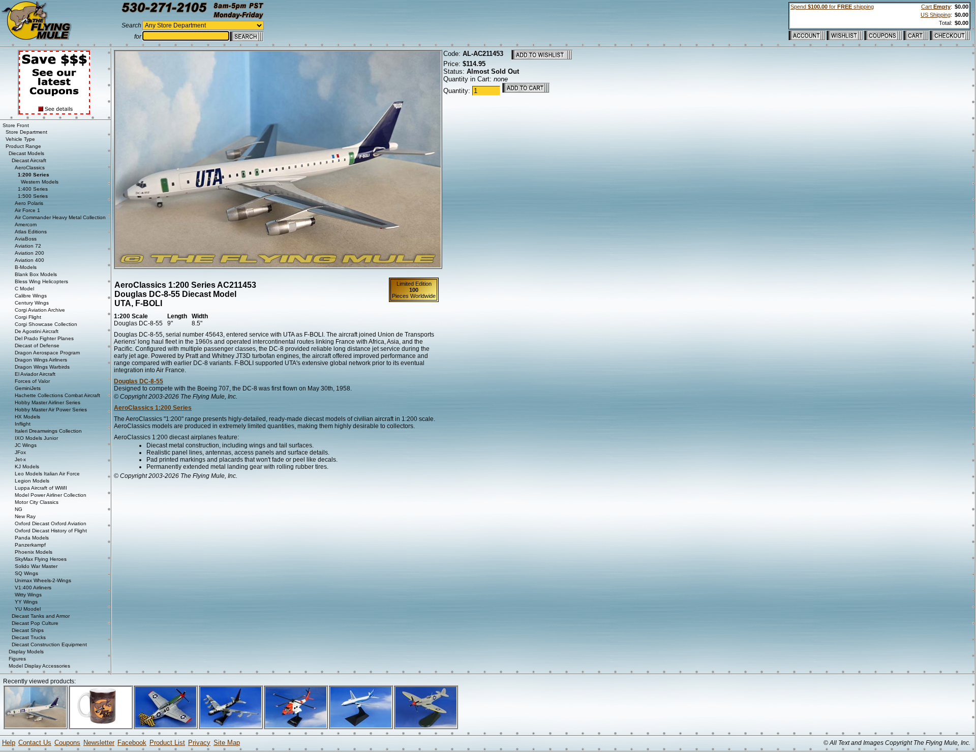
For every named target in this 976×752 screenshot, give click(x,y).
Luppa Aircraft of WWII (41, 488)
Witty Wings (28, 594)
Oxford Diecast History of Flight (51, 530)
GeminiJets (28, 388)
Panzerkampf (30, 545)
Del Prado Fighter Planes (44, 338)
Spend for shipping (832, 7)
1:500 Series (33, 196)
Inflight (22, 424)
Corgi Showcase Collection (46, 324)
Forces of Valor (32, 381)
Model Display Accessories (39, 666)
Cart (936, 7)
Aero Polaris (29, 203)
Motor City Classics (36, 502)
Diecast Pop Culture (35, 623)
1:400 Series (33, 189)
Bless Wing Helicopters (41, 281)
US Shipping (936, 15)
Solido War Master (36, 566)
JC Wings (26, 445)
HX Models (27, 416)
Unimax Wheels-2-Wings (43, 580)
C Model (24, 288)
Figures (17, 658)
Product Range (23, 146)
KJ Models (27, 466)
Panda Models (32, 537)
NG (18, 509)
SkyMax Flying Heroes (41, 559)
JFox (20, 452)
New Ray (25, 516)
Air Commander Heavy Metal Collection (60, 217)
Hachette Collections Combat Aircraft (57, 395)
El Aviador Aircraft (35, 374)
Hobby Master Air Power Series (51, 409)
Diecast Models (26, 153)
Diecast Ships (28, 630)
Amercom (26, 224)
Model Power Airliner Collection (50, 495)
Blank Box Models (36, 274)
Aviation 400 (29, 260)
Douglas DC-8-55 (138, 381)
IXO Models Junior (36, 438)
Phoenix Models (33, 552)
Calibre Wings (31, 295)
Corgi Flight (28, 317)
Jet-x (20, 459)
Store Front (16, 125)
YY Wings (26, 602)
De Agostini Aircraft (36, 331)
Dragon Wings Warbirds (42, 367)
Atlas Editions (31, 231)
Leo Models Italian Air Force (47, 473)
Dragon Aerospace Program (47, 352)
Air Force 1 (27, 210)
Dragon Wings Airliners (41, 360)
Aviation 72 (28, 246)
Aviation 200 (29, 253)
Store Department (26, 132)
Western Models (39, 182)
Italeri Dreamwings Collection (48, 431)
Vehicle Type (20, 139)
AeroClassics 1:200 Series (153, 407)
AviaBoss (26, 239)
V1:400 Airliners (33, 587)
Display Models (26, 651)
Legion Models (32, 481)
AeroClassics (30, 167)
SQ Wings (26, 573)
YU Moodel (28, 609)
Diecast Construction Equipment (49, 644)
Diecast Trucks (29, 637)
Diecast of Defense (37, 345)
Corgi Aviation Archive (40, 310)
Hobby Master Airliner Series (47, 402)
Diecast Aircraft (29, 160)
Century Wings (32, 303)
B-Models (26, 267)
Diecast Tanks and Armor (41, 616)
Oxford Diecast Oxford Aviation (50, 523)
